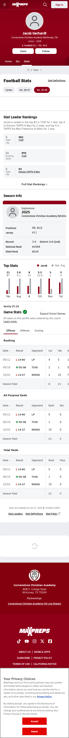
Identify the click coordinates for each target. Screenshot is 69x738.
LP (33, 359)
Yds (60, 350)
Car (50, 350)
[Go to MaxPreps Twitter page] (42, 641)
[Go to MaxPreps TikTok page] (19, 641)
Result (19, 350)
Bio (18, 61)
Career (9, 89)
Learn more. (10, 321)
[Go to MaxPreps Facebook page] (50, 641)
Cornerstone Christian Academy (35, 585)
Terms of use (21, 664)
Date (6, 350)
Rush (51, 405)
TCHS (35, 367)
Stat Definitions (56, 80)
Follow (46, 51)
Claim (23, 51)
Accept (34, 721)
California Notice (45, 664)
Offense (10, 330)
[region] (34, 703)
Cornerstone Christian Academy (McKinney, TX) (35, 37)
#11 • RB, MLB (34, 45)
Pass (62, 460)
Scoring (39, 330)
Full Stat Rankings (33, 184)
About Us (25, 651)
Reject (34, 731)
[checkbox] (42, 310)
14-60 (21, 359)
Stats (27, 61)
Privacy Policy (43, 658)
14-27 (21, 374)
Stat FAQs (51, 513)
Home (8, 61)
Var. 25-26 (42, 89)
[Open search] (45, 4)
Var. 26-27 (24, 89)
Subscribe (23, 658)
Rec (62, 405)
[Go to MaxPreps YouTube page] (27, 641)
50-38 (22, 367)
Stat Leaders (15, 513)
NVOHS (36, 374)
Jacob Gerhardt (34, 33)
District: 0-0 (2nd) (50, 241)
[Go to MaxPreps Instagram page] (34, 641)
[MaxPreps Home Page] (28, 70)
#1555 (36, 246)
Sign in (59, 4)
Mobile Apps (42, 651)
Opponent (37, 350)
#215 (35, 251)
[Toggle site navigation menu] (4, 4)
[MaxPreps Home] (20, 4)
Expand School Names (52, 313)
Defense (25, 330)
